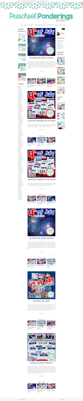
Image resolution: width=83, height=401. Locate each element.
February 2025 (20, 105)
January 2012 (20, 196)
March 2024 (20, 117)
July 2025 (19, 100)
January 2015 (20, 180)
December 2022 (20, 133)
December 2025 (20, 94)
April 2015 (19, 177)
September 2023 (20, 123)
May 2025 (19, 102)
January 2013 (20, 194)
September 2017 (20, 146)
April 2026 (19, 90)
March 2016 (20, 165)
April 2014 (19, 190)
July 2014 (19, 187)
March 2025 (20, 104)
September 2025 (20, 98)
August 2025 (20, 99)
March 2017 (20, 153)
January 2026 (20, 93)
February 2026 (20, 92)
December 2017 (20, 143)
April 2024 (19, 116)
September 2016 (20, 159)
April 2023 (19, 128)
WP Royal (23, 399)
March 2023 (20, 129)
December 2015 (20, 169)
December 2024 (20, 107)
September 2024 (20, 110)
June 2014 (19, 188)
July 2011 (19, 199)
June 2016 (19, 162)
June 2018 (19, 137)
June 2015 (19, 175)
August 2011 (20, 198)
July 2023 (19, 125)
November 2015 (20, 170)
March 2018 (20, 140)
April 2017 (19, 152)
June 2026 (19, 88)
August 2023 (20, 124)
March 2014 (20, 191)
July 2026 (19, 87)
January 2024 (20, 119)
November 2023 (20, 121)
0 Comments (53, 74)
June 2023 (19, 126)
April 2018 (19, 139)
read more (42, 71)
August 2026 (20, 86)
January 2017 (20, 155)
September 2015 (20, 172)
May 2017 (19, 151)
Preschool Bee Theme (60, 46)
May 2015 (19, 176)
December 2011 (20, 197)
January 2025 (20, 106)
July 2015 (19, 174)
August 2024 (20, 111)
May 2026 (19, 89)
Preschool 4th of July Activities (41, 57)
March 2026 (20, 91)
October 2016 (20, 158)
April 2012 (19, 195)
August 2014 (20, 186)
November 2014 (20, 182)
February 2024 (20, 118)
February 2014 (20, 192)
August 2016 (20, 160)
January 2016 (20, 168)
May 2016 (19, 163)
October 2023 (20, 122)
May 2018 (19, 138)
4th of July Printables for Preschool (41, 120)
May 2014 (19, 189)
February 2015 (20, 179)
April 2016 (19, 164)
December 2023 (20, 120)
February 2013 (20, 193)
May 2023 (19, 127)
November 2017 (20, 144)
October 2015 (20, 171)
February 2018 (20, 141)
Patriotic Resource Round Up (41, 363)
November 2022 (20, 134)
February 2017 (20, 154)
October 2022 (20, 135)
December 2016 (20, 156)
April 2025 (19, 103)
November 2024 (20, 108)
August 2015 (20, 173)
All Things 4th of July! (41, 85)
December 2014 (20, 181)
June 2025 (19, 101)
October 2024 (20, 109)
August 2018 (20, 136)
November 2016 (20, 157)
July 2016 (19, 161)
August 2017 (20, 147)
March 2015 (20, 178)
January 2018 (20, 142)
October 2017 (20, 145)
